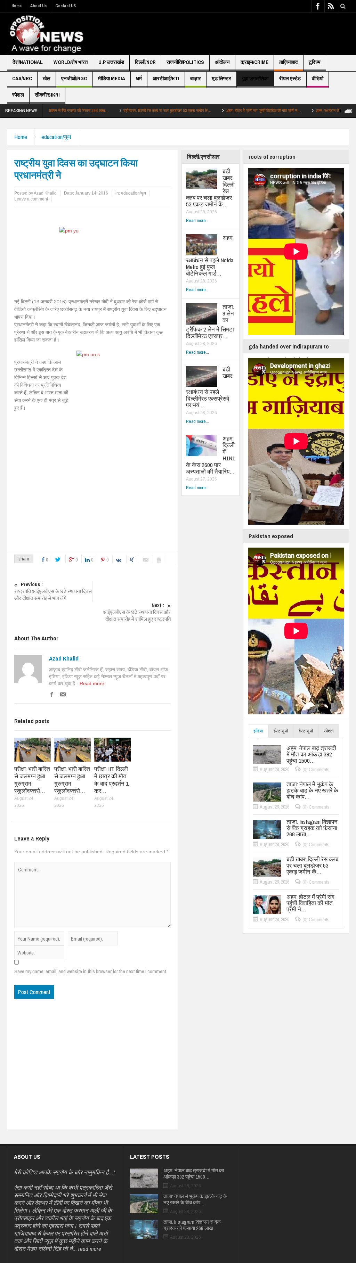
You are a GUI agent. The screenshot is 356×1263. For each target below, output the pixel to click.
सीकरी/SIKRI (47, 94)
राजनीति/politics (185, 62)
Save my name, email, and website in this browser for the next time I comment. (90, 971)
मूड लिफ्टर (221, 78)
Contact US (65, 6)
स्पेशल (18, 94)
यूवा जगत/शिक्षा (255, 78)
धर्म (139, 78)
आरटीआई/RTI (166, 78)
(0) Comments (315, 769)
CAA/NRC (22, 78)
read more (89, 1249)
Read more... (197, 220)
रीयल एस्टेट (290, 78)
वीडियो (317, 78)
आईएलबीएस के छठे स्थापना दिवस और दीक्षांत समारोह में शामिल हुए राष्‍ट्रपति (137, 612)
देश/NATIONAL (28, 62)
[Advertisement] (229, 33)
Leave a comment (31, 199)
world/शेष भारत (71, 62)
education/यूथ (56, 137)
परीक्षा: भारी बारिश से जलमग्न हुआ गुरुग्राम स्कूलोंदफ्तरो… (32, 780)
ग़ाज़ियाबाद (288, 62)
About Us (38, 6)
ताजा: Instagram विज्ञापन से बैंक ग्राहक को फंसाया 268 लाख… (312, 828)
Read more (92, 683)
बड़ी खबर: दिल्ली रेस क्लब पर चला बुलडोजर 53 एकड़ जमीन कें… (128, 110)
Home (16, 6)
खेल (46, 78)
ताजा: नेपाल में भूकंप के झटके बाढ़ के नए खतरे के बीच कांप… (312, 790)
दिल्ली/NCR (145, 62)
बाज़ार (195, 78)
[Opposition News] (46, 33)
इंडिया (258, 731)
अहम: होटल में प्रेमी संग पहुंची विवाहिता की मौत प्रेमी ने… (224, 110)
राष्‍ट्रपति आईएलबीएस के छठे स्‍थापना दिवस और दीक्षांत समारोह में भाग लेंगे (53, 591)
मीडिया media (111, 78)
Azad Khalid (64, 658)
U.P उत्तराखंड (111, 62)
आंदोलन (222, 62)
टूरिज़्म (315, 62)
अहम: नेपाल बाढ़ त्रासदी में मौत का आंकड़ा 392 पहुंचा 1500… (311, 754)
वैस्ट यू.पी (306, 731)
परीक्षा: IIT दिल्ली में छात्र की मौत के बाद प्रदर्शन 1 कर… (111, 780)
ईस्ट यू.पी (281, 731)
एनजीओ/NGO (74, 78)
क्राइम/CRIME (254, 62)
